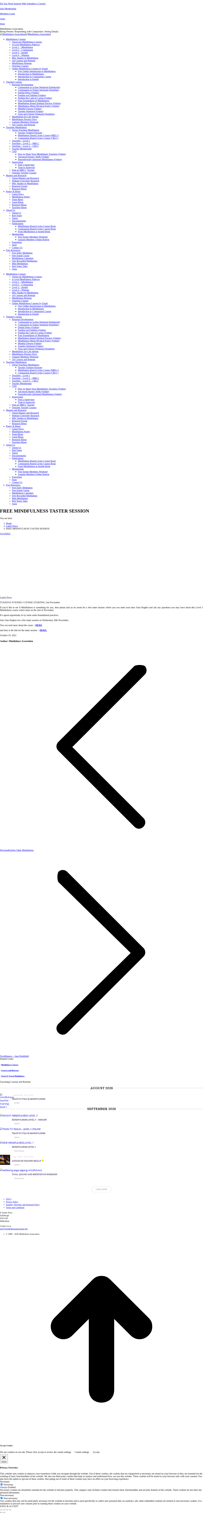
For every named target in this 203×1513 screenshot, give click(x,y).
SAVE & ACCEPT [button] (9, 1506)
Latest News (6, 597)
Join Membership (8, 8)
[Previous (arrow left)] (1, 1512)
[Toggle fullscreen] (7, 1509)
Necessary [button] (5, 1481)
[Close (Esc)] (1, 1509)
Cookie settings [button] (82, 1452)
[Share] (4, 1509)
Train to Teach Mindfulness (28, 1099)
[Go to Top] (101, 1440)
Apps (2, 19)
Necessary (8, 1484)
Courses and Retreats (10, 1070)
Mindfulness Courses (9, 1065)
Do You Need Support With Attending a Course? (23, 3)
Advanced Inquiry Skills (26, 1161)
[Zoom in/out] (10, 1509)
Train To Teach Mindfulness (13, 1076)
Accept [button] (96, 1452)
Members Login (7, 13)
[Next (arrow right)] (4, 1512)
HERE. (43, 630)
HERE (38, 625)
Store (2, 24)
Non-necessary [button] (7, 1495)
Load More (101, 1189)
